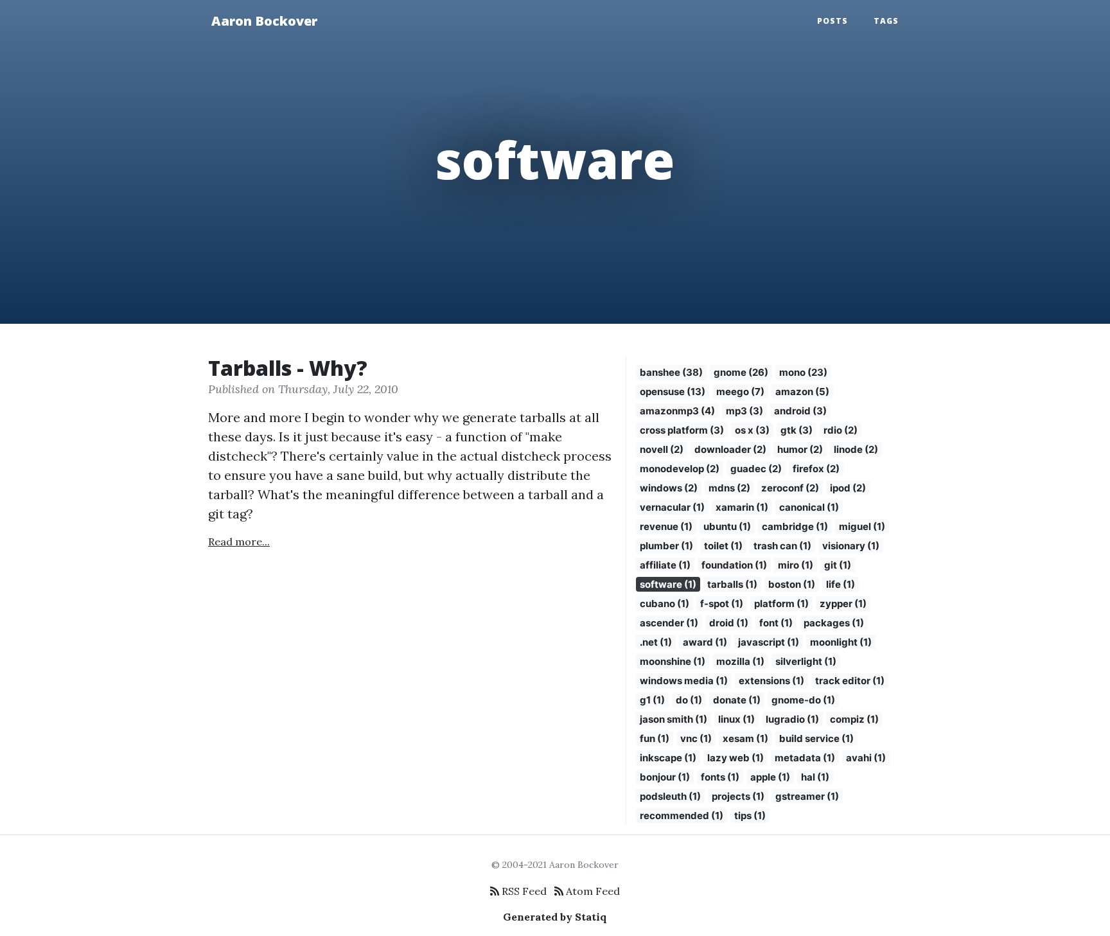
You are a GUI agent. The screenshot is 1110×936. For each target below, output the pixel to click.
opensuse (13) (672, 391)
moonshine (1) (672, 661)
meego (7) (740, 391)
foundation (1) (734, 565)
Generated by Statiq (555, 916)
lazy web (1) (735, 758)
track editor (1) (850, 681)
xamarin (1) (742, 507)
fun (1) (654, 738)
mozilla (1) (740, 661)
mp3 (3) (744, 411)
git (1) (837, 565)
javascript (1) (768, 642)
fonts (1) (720, 777)
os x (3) (752, 430)
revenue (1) (666, 526)
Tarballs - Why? (287, 368)
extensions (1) (771, 681)
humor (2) (800, 449)
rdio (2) (841, 430)
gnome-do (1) (803, 700)
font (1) (776, 623)
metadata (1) (805, 758)
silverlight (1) (805, 661)
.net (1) (656, 642)
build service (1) (816, 738)
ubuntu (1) (727, 526)
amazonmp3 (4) (677, 411)
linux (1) (736, 719)
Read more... (239, 541)
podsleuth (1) (670, 796)
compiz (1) (854, 719)
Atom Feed (591, 891)
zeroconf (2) (790, 488)
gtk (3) (796, 430)
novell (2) (661, 449)
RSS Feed (523, 891)
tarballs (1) (732, 584)
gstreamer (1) (807, 796)
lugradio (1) (792, 719)
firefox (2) (816, 469)
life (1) (840, 584)
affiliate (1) (665, 565)
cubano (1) (664, 603)
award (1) (705, 642)
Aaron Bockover (264, 21)
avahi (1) (866, 758)
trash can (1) (782, 546)
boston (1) (791, 584)
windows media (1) (684, 681)
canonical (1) (809, 507)
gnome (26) (741, 372)
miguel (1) (862, 526)
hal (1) (815, 777)
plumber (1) (666, 546)
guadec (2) (756, 469)
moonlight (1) (841, 642)
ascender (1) (669, 623)
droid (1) (728, 623)
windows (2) (669, 488)
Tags (886, 20)
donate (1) (737, 700)
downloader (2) (730, 449)
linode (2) (856, 449)
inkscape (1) (668, 758)
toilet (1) (723, 546)
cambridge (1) (795, 526)
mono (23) (803, 372)
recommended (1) (681, 815)
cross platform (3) (682, 430)
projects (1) (738, 796)
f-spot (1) (721, 603)
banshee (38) (671, 372)
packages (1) (834, 623)
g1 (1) (652, 700)
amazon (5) (802, 391)
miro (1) (795, 565)
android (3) (800, 411)
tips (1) (750, 815)
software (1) (668, 584)
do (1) (689, 700)
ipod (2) (848, 488)
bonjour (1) (665, 777)
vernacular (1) (672, 507)
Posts (832, 20)
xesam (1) (745, 738)
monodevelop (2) (679, 469)
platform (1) (781, 603)
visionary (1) (850, 546)
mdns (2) (729, 488)
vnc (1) (696, 738)
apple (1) (770, 777)
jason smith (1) (673, 719)
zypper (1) (843, 603)
